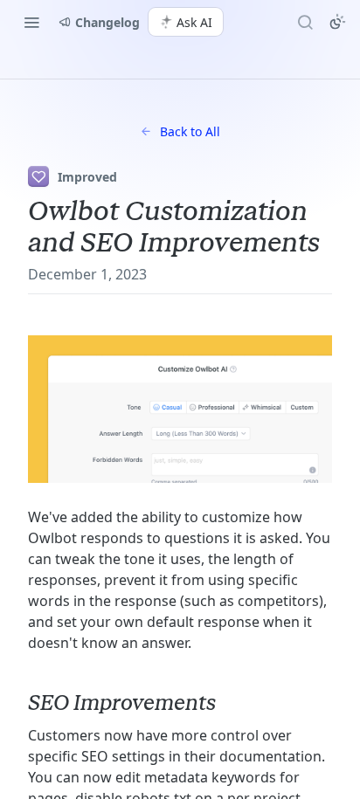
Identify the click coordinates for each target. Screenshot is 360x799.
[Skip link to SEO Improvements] (16, 703)
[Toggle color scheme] (337, 22)
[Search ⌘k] (305, 22)
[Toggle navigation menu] (31, 22)
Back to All (190, 131)
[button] (180, 409)
